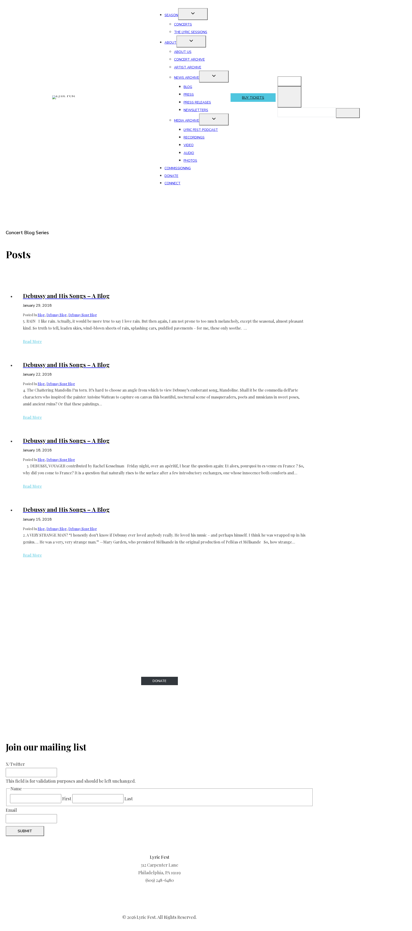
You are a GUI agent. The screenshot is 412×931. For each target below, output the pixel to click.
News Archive (186, 77)
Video (189, 145)
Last (128, 799)
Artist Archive (187, 67)
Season (171, 15)
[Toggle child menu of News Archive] (214, 77)
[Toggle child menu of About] (191, 41)
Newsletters (196, 110)
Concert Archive (189, 59)
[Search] (348, 113)
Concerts (183, 24)
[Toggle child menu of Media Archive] (214, 119)
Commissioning (178, 168)
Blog (188, 87)
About (170, 42)
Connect (172, 183)
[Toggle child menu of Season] (193, 14)
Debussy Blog (56, 315)
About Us (182, 52)
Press (189, 94)
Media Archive (186, 120)
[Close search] (289, 97)
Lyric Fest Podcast (201, 130)
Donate (171, 176)
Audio (189, 153)
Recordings (194, 137)
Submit (25, 831)
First (66, 799)
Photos (190, 160)
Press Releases (197, 102)
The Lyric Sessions (190, 32)
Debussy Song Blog (82, 315)
